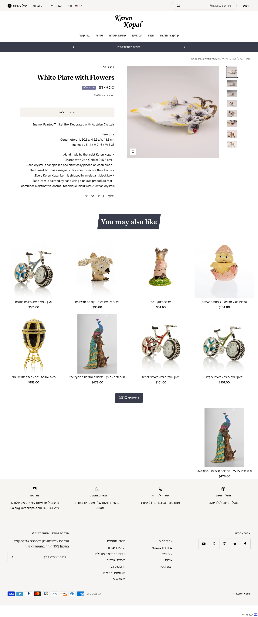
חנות (151, 35)
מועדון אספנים (116, 541)
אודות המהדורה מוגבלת (110, 554)
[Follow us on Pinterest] (214, 544)
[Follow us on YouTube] (204, 544)
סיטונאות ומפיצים (114, 573)
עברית (58, 5)
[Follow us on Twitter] (235, 544)
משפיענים (119, 579)
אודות (99, 35)
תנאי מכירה (165, 566)
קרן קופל (108, 67)
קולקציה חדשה (169, 35)
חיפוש (246, 5)
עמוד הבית (244, 58)
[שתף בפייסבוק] (103, 196)
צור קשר (84, 35)
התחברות (39, 5)
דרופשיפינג (118, 566)
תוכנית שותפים (116, 560)
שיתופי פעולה (117, 35)
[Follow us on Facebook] (245, 544)
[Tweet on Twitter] (92, 196)
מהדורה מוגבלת (162, 547)
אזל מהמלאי (229, 58)
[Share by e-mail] (86, 196)
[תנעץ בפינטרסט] (99, 196)
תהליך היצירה (116, 547)
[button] (249, 614)
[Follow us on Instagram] (224, 544)
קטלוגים (137, 35)
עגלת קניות (18, 5)
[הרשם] (13, 557)
